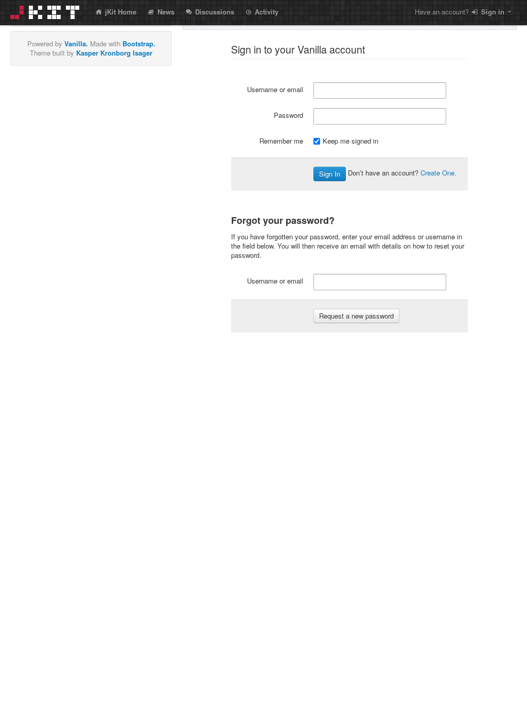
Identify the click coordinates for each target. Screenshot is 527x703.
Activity (265, 11)
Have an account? (459, 11)
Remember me (281, 141)
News (164, 11)
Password (288, 115)
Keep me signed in (350, 141)
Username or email (275, 89)
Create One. (438, 173)
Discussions (213, 11)
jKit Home (119, 11)
